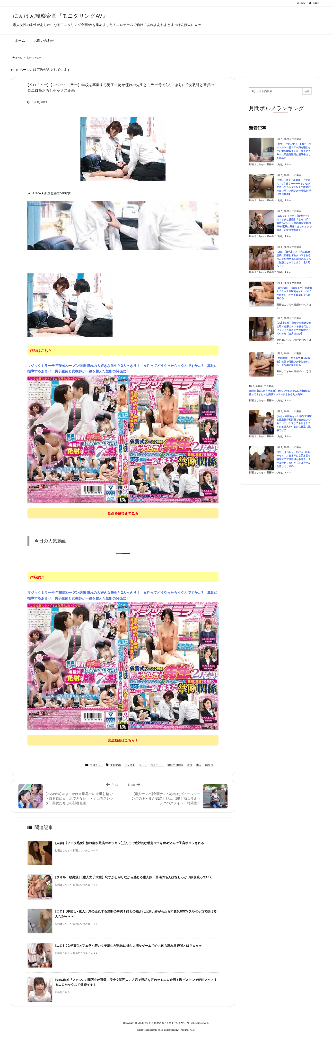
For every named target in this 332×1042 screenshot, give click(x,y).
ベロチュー (35, 57)
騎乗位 (209, 765)
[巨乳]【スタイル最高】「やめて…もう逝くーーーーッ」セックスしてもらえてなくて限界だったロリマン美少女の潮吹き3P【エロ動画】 (294, 187)
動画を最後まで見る (123, 513)
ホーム (18, 57)
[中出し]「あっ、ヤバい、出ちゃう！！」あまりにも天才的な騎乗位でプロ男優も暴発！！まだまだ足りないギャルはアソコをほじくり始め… (294, 459)
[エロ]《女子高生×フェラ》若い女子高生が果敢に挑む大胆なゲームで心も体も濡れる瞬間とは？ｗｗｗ (128, 945)
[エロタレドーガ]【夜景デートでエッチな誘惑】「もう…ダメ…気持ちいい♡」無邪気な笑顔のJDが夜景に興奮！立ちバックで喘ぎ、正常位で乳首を (294, 222)
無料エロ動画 (175, 765)
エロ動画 (115, 765)
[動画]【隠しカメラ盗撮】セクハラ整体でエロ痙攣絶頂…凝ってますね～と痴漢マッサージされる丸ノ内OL (280, 392)
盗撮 (189, 765)
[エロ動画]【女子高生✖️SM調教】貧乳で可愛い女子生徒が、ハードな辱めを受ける (294, 361)
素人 (198, 765)
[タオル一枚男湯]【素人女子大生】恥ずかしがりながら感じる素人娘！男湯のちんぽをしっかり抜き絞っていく (133, 877)
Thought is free (186, 1029)
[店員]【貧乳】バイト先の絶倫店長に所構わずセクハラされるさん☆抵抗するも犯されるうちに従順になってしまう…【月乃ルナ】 (294, 258)
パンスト (129, 765)
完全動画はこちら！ (123, 740)
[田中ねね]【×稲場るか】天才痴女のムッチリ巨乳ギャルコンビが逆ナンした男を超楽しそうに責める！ (294, 293)
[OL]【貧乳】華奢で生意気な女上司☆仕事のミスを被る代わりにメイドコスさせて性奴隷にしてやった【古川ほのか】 (294, 328)
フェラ (143, 765)
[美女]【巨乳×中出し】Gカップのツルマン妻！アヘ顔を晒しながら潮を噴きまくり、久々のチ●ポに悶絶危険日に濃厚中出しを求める (294, 151)
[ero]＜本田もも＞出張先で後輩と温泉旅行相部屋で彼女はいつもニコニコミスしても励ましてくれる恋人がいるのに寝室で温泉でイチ (294, 423)
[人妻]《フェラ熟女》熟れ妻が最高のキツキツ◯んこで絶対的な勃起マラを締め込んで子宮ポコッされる (129, 843)
